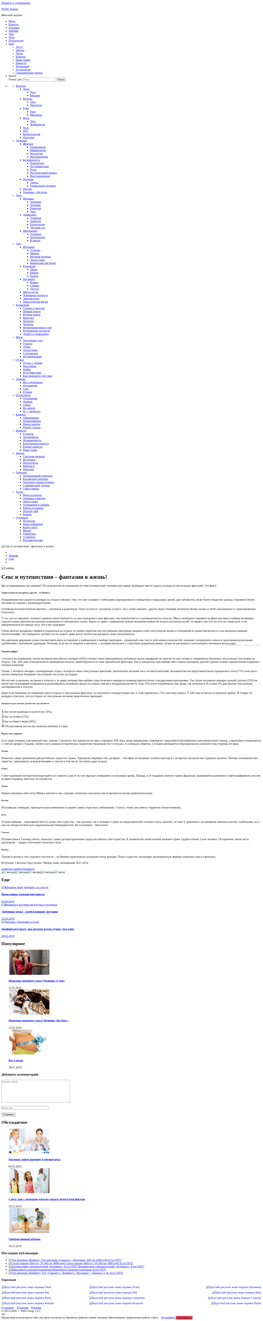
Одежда (27, 343)
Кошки (34, 282)
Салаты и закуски (34, 308)
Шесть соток (30, 292)
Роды (33, 169)
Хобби (27, 369)
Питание (28, 179)
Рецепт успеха (31, 427)
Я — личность (31, 411)
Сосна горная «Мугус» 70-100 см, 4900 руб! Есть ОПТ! (99, 1263)
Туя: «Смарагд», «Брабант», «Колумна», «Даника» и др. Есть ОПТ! (82, 1272)
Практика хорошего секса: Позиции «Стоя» (37, 980)
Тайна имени (31, 488)
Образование (31, 417)
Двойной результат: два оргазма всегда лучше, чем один (37, 929)
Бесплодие (36, 153)
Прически (36, 105)
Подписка (29, 520)
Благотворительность (36, 443)
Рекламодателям (33, 540)
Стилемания (30, 353)
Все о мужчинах (33, 382)
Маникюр (36, 114)
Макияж (35, 95)
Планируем (37, 163)
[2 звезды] (20, 872)
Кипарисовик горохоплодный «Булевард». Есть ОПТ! (111, 1266)
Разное (34, 275)
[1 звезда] (7, 872)
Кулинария (22, 66)
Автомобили (30, 437)
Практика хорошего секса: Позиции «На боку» (38, 1020)
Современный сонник (29, 72)
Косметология (31, 134)
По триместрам (39, 166)
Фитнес (27, 188)
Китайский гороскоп (35, 478)
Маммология (38, 150)
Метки (27, 530)
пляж (4, 868)
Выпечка (28, 317)
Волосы (27, 98)
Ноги (26, 118)
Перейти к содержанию (15, 2)
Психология (16, 40)
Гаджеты (28, 433)
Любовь (13, 30)
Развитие (35, 208)
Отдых (20, 359)
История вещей (32, 356)
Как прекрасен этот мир (37, 375)
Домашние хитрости (35, 295)
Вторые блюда (31, 314)
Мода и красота (32, 495)
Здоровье (14, 27)
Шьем (33, 269)
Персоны (28, 469)
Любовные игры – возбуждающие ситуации (29, 911)
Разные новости (32, 446)
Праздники (29, 366)
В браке (27, 391)
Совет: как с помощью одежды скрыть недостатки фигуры (47, 1199)
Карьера (21, 56)
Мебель (34, 253)
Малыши (28, 198)
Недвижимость (32, 440)
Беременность (31, 159)
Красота (13, 24)
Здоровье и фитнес (34, 498)
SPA (25, 130)
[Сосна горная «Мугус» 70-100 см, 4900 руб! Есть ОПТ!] (37, 1263)
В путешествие (32, 372)
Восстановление (40, 176)
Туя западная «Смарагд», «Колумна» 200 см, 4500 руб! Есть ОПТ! (81, 1260)
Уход (33, 92)
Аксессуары (37, 259)
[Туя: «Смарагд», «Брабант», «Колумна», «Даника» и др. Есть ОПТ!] (25, 1272)
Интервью (29, 459)
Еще (11, 43)
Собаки (34, 285)
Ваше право (23, 59)
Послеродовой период (43, 172)
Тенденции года (33, 340)
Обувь (26, 346)
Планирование (32, 420)
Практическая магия (35, 301)
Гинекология (38, 147)
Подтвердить (184, 1317)
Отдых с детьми (32, 362)
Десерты (28, 324)
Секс (26, 388)
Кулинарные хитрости (36, 330)
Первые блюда (32, 311)
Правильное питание (43, 185)
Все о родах (16, 1060)
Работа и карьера (33, 507)
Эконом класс (31, 298)
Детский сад (37, 227)
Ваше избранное (33, 524)
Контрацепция (39, 156)
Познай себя (30, 511)
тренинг (30, 868)
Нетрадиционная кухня (37, 327)
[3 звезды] (33, 872)
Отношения (30, 385)
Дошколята (29, 214)
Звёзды (20, 50)
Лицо (26, 89)
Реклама (36, 1307)
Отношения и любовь (36, 504)
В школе (35, 240)
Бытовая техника (40, 256)
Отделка (35, 250)
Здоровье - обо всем (35, 192)
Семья (26, 404)
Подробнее (168, 1317)
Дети (12, 37)
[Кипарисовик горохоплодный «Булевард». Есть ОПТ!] (43, 1266)
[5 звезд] (59, 872)
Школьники (30, 230)
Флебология (37, 124)
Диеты (34, 182)
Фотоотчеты (30, 462)
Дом (11, 34)
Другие (34, 288)
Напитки (28, 321)
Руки (26, 108)
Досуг (19, 47)
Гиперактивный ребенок (24, 1239)
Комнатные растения (43, 263)
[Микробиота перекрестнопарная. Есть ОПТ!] (30, 1269)
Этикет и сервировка (36, 333)
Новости (21, 63)
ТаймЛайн (29, 533)
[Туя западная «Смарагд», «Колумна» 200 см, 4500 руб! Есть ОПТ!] (25, 1260)
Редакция (22, 1307)
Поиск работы (31, 424)
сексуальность (16, 868)
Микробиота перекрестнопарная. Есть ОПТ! (79, 1269)
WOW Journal (9, 9)
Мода (12, 21)
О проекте (22, 517)
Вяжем (34, 272)
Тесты (19, 53)
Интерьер (29, 246)
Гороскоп (21, 472)
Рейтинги (29, 466)
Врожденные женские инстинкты (23, 894)
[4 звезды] (47, 872)
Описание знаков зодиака (38, 482)
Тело (26, 127)
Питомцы (29, 279)
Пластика (29, 137)
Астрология (23, 69)
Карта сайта (30, 527)
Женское (28, 143)
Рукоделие (29, 266)
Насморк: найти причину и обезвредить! (35, 1159)
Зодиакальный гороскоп (37, 475)
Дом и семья (30, 501)
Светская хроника (34, 456)
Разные (27, 514)
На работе (29, 408)
